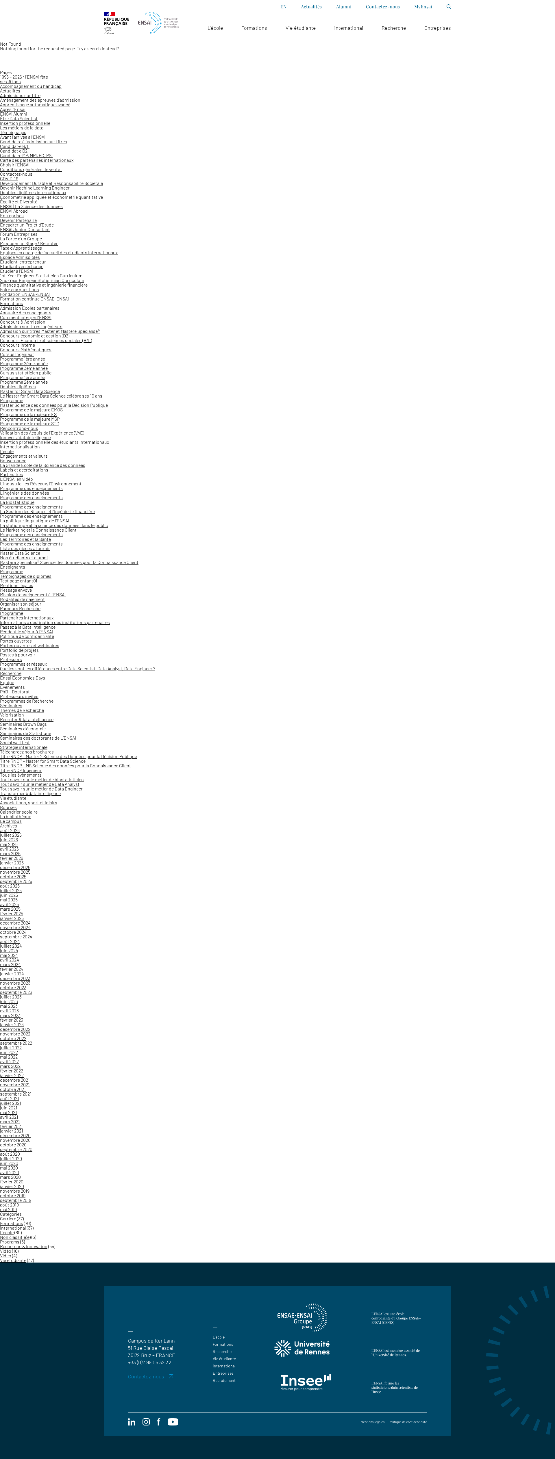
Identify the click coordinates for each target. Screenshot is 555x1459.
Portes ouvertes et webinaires (29, 645)
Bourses (8, 807)
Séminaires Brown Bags (23, 724)
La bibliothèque (15, 816)
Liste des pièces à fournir (25, 548)
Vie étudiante (13, 798)
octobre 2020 (13, 1144)
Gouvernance (13, 460)
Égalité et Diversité (18, 201)
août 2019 (9, 1204)
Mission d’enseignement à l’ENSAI (33, 594)
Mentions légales (16, 585)
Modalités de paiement (22, 599)
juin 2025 (9, 895)
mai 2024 (9, 955)
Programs (9, 1241)
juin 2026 (9, 839)
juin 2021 (8, 1107)
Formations (11, 303)
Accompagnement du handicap (31, 86)
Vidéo (5, 1251)
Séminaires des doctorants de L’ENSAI (38, 737)
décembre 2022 (15, 1029)
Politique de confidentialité (27, 636)
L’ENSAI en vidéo (16, 479)
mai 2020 (9, 1167)
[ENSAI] (158, 23)
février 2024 (11, 969)
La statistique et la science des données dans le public (54, 525)
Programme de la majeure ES (28, 414)
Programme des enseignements (31, 488)
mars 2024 (10, 964)
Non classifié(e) (15, 1237)
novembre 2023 (15, 982)
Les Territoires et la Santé (25, 539)
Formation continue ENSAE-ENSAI (34, 298)
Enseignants (12, 566)
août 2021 (9, 1098)
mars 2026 (10, 853)
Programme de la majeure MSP (30, 419)
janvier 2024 (12, 973)
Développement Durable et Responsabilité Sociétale (51, 183)
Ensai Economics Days (22, 677)
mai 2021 (8, 1112)
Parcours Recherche (20, 608)
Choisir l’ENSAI (14, 164)
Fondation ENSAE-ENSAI (25, 294)
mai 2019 (8, 1209)
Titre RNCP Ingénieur (21, 770)
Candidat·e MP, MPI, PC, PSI (26, 155)
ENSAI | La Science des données (31, 206)
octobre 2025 (13, 876)
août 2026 (10, 830)
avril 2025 (9, 904)
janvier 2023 (12, 1024)
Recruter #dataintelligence (26, 719)
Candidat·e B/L (14, 146)
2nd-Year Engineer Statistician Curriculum (42, 280)
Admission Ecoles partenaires (30, 308)
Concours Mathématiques (25, 349)
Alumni (344, 6)
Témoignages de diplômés (25, 576)
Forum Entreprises (19, 234)
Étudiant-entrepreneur (23, 261)
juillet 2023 (11, 996)
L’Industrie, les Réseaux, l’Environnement (41, 483)
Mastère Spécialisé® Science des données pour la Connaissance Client (69, 562)
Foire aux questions (19, 289)
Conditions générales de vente (31, 169)
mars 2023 (10, 1015)
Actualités (311, 6)
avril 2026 (9, 848)
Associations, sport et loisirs (28, 802)
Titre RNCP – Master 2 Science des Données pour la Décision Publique (68, 756)
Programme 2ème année (24, 363)
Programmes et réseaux (23, 664)
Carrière (8, 1218)
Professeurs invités (19, 696)
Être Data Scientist (19, 118)
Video (5, 1255)
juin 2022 (9, 1052)
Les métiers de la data (21, 127)
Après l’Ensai (12, 109)
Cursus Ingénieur (17, 354)
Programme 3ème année (24, 368)
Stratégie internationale (23, 747)
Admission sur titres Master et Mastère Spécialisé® (50, 331)
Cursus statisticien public (25, 372)
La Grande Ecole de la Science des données (42, 465)
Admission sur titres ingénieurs (31, 326)
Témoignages (13, 132)
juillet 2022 (11, 1047)
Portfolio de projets (19, 650)
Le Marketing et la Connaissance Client (38, 529)
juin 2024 (9, 950)
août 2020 (10, 1154)
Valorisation (12, 714)
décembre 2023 (15, 978)
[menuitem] (283, 8)
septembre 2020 (16, 1149)
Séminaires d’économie (23, 728)
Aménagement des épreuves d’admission (40, 100)
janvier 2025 (12, 918)
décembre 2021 (15, 1080)
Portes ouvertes (16, 640)
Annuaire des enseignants (25, 312)
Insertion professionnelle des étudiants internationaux (54, 442)
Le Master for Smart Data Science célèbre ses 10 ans (51, 395)
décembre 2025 (15, 867)
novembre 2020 (15, 1140)
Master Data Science (20, 553)
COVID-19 (9, 178)
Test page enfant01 (18, 580)
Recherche (10, 673)
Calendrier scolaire (19, 811)
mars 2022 (10, 1066)
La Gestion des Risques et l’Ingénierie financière (47, 511)
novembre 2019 (14, 1190)
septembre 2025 (16, 881)
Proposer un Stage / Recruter (29, 243)
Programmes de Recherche (26, 700)
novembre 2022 (15, 1033)
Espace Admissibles (20, 257)
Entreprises (12, 215)
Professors (11, 659)
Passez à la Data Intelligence (28, 627)
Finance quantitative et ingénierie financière (44, 284)
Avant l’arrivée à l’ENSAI (22, 137)
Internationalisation (20, 446)
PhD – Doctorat (15, 691)
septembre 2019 (15, 1200)
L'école (7, 1232)
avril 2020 (9, 1172)
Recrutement (224, 1380)
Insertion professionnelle (25, 123)
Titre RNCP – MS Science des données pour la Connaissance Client (65, 765)
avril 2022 (9, 1061)
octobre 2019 (12, 1195)
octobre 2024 (13, 932)
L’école (7, 451)
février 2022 (11, 1070)
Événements (12, 687)
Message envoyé (16, 590)
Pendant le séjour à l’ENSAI (26, 631)
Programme (11, 400)
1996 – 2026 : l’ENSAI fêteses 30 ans (24, 79)
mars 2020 (10, 1177)
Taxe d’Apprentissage (21, 247)
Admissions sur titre (20, 95)
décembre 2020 (15, 1135)
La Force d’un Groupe (21, 238)
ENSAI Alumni (13, 113)
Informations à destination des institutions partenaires (55, 622)
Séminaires (11, 705)
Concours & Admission (22, 321)
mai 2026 (9, 844)
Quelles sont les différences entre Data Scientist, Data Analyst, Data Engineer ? (77, 668)
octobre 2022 (13, 1038)
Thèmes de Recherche (22, 710)
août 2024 (10, 941)
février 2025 (11, 913)
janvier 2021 (11, 1130)
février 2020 (11, 1181)
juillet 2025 (11, 890)
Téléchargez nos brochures (27, 751)
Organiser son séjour (20, 603)
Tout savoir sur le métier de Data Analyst (39, 784)
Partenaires (11, 474)
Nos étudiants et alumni (24, 557)
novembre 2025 (15, 872)
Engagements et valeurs (24, 456)
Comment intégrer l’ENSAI (25, 317)
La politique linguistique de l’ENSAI (34, 520)
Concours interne (17, 345)
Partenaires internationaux (26, 617)
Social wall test (15, 742)
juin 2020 (9, 1163)
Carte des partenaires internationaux (36, 160)
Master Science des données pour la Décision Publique (54, 405)
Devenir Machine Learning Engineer (35, 187)
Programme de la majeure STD (29, 423)
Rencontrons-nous (19, 428)
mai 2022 (9, 1056)
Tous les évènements (21, 774)
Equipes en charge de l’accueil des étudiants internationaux (59, 252)
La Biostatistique (17, 502)
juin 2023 (9, 1001)
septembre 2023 (16, 992)
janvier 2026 (12, 862)
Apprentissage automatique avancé (35, 104)
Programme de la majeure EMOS (31, 409)
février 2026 (11, 858)
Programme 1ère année (22, 358)
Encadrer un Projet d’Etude (27, 224)
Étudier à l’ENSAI (16, 271)
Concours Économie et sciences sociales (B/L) (46, 340)
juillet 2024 (11, 945)
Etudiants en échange (21, 266)
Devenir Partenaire (18, 220)
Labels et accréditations (24, 469)
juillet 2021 (10, 1103)
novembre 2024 (15, 927)
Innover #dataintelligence (25, 437)
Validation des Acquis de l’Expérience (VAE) (42, 432)
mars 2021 (10, 1121)
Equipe (7, 682)
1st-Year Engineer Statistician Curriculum (41, 275)
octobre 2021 (13, 1089)
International (13, 1227)
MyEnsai (423, 6)
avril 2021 (9, 1117)
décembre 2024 (15, 922)
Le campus (11, 821)
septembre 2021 (16, 1093)
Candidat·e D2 (13, 150)
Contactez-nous (383, 6)
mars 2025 (10, 909)
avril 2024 (9, 959)
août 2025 (10, 885)
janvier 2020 (12, 1186)
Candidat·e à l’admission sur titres (33, 141)
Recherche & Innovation (23, 1246)
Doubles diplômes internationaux (33, 192)
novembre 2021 (15, 1084)
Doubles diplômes (18, 386)
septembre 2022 (16, 1043)
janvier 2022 (12, 1075)
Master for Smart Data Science (30, 391)
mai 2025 (9, 899)
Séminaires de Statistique (25, 733)
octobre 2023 (13, 987)
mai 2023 (9, 1006)
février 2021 (11, 1126)
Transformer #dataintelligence (30, 793)
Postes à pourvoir (17, 654)
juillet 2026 (11, 835)
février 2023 (11, 1019)
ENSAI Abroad (14, 211)
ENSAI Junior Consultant (25, 229)
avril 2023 (9, 1010)
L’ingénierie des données (24, 492)
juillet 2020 (11, 1158)
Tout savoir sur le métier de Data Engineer (41, 788)
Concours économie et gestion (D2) (34, 335)
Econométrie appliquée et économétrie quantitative (51, 197)
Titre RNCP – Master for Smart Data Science (43, 761)
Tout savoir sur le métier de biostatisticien (42, 779)
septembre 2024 (16, 936)
